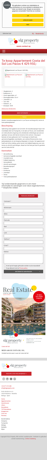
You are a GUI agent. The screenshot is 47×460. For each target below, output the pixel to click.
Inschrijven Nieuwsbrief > (16, 373)
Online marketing (30, 438)
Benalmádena (5, 419)
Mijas (3, 429)
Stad (5, 226)
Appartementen (6, 401)
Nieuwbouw (4, 407)
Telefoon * (7, 239)
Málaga (3, 425)
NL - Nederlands (38, 34)
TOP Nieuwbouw (6, 409)
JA (28, 16)
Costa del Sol (6, 346)
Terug (24, 117)
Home (3, 399)
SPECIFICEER (27, 20)
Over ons (4, 413)
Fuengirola (4, 423)
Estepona (4, 421)
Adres (5, 214)
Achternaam (7, 207)
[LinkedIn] (14, 379)
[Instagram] (7, 379)
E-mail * (6, 245)
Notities (6, 251)
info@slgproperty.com (8, 388)
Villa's (3, 405)
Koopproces (4, 411)
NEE (27, 24)
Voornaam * (7, 201)
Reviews (3, 415)
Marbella (3, 427)
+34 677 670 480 (6, 386)
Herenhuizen (5, 403)
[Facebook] (3, 379)
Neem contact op (23, 46)
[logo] (23, 41)
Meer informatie (22, 113)
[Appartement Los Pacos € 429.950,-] (14, 79)
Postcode (7, 220)
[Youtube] (11, 379)
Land (5, 233)
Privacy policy (23, 268)
